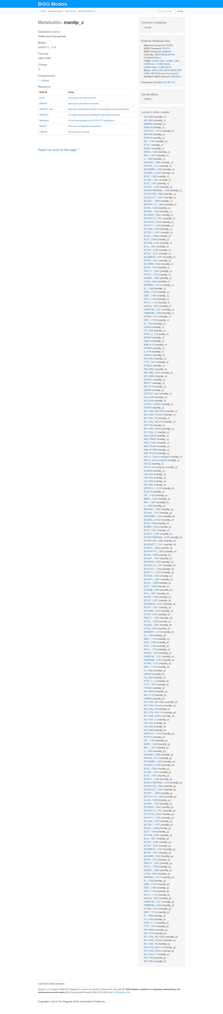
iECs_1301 (150, 246)
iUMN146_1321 (153, 309)
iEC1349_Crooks (154, 414)
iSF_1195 (149, 141)
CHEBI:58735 (164, 67)
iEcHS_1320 (151, 207)
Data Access (70, 11)
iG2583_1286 (152, 278)
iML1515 (149, 386)
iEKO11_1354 (152, 271)
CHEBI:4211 (150, 63)
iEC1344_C (150, 432)
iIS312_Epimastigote (155, 460)
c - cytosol (43, 80)
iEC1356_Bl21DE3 (154, 411)
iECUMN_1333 (152, 263)
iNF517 (148, 383)
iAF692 (148, 348)
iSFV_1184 (150, 299)
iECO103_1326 (153, 221)
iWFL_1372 (150, 320)
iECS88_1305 (152, 242)
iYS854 (148, 407)
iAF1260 (149, 120)
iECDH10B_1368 (154, 193)
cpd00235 (166, 51)
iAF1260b (149, 376)
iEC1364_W (151, 418)
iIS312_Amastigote (154, 467)
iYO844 (148, 365)
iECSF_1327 (151, 253)
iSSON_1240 (151, 306)
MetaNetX (158, 82)
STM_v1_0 (150, 334)
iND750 (148, 134)
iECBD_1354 (151, 179)
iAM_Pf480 (150, 439)
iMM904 (148, 123)
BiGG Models (52, 3)
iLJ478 (148, 351)
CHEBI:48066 (150, 67)
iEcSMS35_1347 (153, 256)
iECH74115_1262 (154, 204)
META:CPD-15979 (160, 70)
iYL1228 (149, 330)
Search (180, 11)
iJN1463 (149, 474)
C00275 (166, 48)
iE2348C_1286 (152, 162)
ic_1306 (148, 158)
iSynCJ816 (150, 435)
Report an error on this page (57, 149)
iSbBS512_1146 (47, 47)
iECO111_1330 (153, 225)
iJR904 (148, 327)
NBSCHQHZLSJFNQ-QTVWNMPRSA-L (160, 56)
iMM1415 (149, 344)
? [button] (78, 149)
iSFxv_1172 (151, 302)
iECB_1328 (150, 176)
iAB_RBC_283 (152, 372)
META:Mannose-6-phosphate (165, 73)
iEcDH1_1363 (152, 186)
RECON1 (149, 369)
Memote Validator (86, 11)
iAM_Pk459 (150, 453)
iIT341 (147, 144)
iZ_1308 (149, 323)
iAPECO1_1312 (153, 130)
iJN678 (148, 341)
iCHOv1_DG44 (152, 404)
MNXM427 (176, 76)
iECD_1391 (150, 183)
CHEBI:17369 (172, 60)
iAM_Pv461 (150, 442)
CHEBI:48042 (163, 63)
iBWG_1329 (151, 151)
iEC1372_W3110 (154, 421)
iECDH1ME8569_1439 (157, 190)
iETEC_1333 (151, 274)
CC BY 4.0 (169, 82)
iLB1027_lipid (152, 393)
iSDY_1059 (150, 295)
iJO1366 (149, 116)
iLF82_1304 (151, 281)
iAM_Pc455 (150, 449)
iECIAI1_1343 (152, 211)
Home (43, 11)
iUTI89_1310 (151, 316)
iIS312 (148, 463)
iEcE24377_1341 (154, 197)
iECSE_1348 (151, 249)
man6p (148, 27)
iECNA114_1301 (153, 218)
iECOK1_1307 (152, 232)
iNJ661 (148, 148)
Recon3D (149, 397)
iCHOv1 (148, 379)
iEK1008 (149, 400)
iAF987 (148, 337)
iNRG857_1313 (153, 284)
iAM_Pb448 (150, 446)
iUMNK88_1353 (153, 313)
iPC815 (148, 137)
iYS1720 (149, 477)
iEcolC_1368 (151, 235)
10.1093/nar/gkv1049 (121, 992)
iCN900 (148, 470)
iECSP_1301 (151, 260)
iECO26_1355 (152, 228)
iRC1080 (149, 358)
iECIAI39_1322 (152, 214)
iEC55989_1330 (153, 169)
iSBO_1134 (150, 291)
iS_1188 (149, 288)
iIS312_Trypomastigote (157, 456)
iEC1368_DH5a (153, 428)
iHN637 (148, 355)
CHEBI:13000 (158, 60)
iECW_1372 (151, 267)
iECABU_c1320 (153, 172)
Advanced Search (55, 11)
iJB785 (148, 390)
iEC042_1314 (152, 165)
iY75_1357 (150, 362)
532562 (169, 45)
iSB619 (148, 127)
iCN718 (148, 425)
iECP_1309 (150, 239)
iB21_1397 (150, 155)
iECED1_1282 (152, 200)
